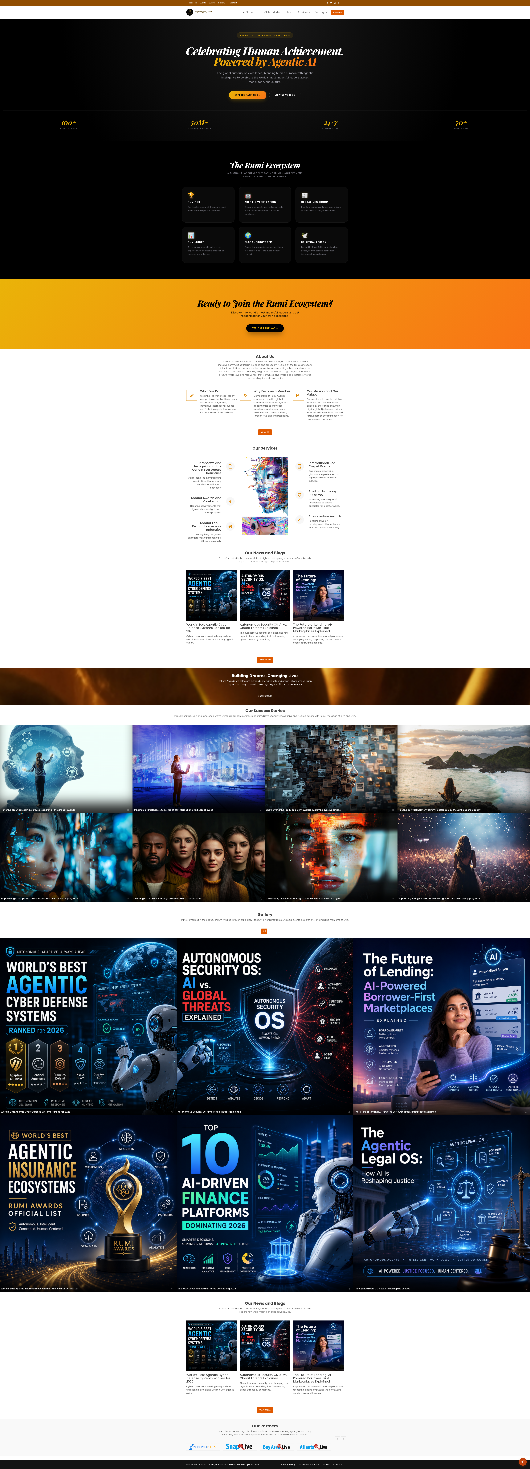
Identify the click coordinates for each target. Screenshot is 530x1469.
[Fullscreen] (513, 1384)
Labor (288, 12)
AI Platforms (250, 12)
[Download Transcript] (517, 1384)
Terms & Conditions (309, 1464)
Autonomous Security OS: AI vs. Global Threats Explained (263, 626)
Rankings (222, 3)
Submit (212, 3)
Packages (321, 12)
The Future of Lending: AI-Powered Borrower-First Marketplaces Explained (313, 627)
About (326, 1464)
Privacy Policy (287, 1464)
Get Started (264, 696)
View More (265, 659)
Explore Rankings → (247, 95)
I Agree (500, 1454)
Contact (233, 3)
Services (303, 12)
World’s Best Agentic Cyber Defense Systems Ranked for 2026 (208, 627)
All (264, 931)
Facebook (192, 3)
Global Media (272, 12)
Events (203, 3)
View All (265, 432)
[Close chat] (522, 1384)
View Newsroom (285, 95)
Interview (337, 12)
